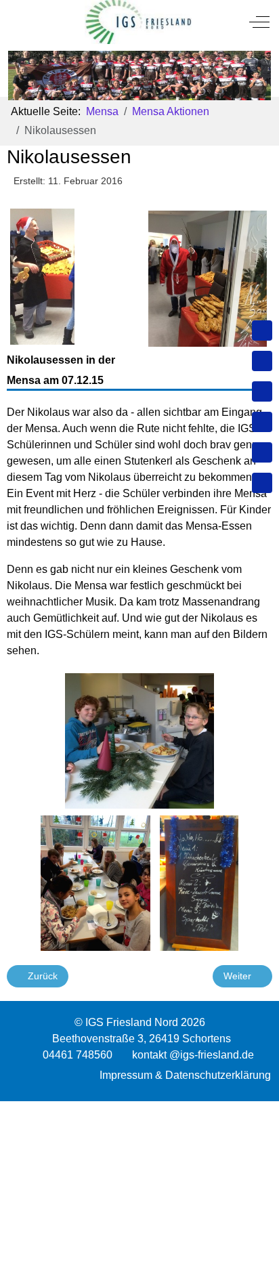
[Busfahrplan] (262, 483)
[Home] (262, 330)
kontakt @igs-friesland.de (193, 1055)
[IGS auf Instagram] (262, 422)
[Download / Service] (262, 361)
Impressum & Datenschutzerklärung (185, 1075)
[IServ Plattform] (262, 452)
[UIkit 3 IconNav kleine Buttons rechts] (139, 1109)
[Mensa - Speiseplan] (262, 391)
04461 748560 (77, 1055)
